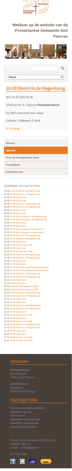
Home (25, 1)
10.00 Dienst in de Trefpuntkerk (25, 305)
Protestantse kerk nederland (27, 408)
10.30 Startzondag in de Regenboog (28, 216)
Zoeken (45, 1)
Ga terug (14, 128)
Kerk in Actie (17, 415)
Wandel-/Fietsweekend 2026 (24, 286)
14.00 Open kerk (18, 197)
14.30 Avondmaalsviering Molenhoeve (29, 267)
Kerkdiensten (14, 172)
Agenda (10, 150)
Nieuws (10, 143)
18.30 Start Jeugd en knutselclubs (27, 228)
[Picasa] (22, 462)
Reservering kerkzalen (23, 427)
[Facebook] (12, 462)
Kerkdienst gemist (21, 412)
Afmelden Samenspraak (24, 423)
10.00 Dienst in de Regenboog (25, 190)
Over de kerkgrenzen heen (22, 157)
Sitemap (35, 1)
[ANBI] (32, 462)
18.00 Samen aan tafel (21, 244)
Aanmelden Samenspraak (25, 419)
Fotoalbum (13, 165)
